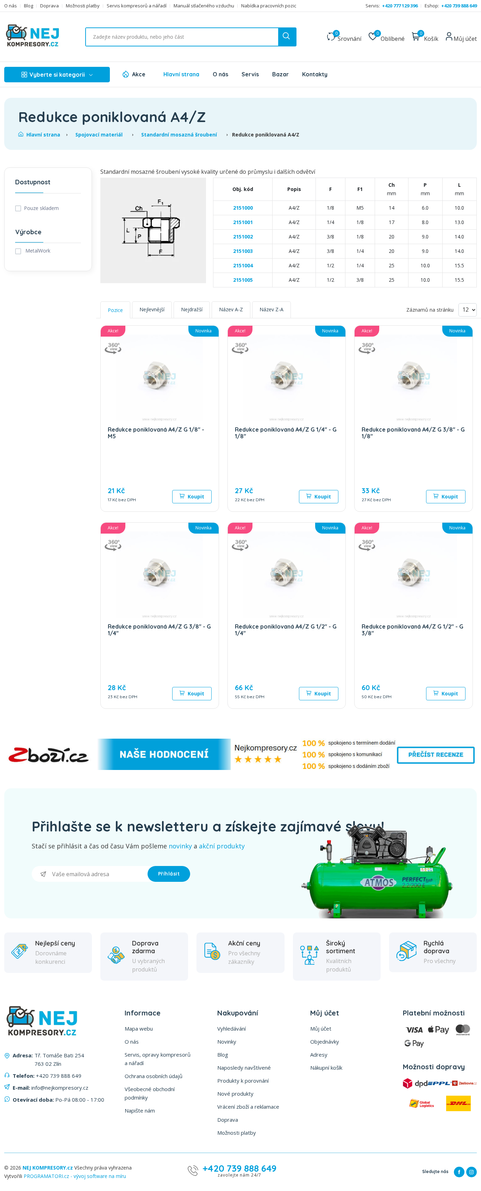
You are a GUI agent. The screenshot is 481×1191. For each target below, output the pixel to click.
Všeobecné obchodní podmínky (150, 1093)
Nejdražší (191, 309)
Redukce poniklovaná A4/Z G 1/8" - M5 (156, 433)
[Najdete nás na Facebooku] (459, 1172)
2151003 (243, 251)
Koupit (195, 496)
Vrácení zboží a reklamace (248, 1106)
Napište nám (140, 1110)
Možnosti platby (83, 6)
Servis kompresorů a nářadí (137, 6)
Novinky (226, 1041)
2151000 (243, 207)
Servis (250, 74)
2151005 (243, 279)
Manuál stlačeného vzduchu (204, 6)
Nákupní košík (326, 1067)
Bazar (280, 74)
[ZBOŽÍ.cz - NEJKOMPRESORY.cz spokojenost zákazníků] (240, 768)
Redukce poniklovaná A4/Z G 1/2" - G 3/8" (412, 630)
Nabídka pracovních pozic (268, 6)
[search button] (287, 37)
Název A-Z (231, 309)
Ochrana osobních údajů (153, 1075)
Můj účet (320, 1028)
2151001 (243, 222)
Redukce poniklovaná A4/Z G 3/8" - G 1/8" (413, 433)
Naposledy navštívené (244, 1067)
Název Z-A (271, 309)
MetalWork (37, 250)
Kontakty (314, 74)
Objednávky (324, 1041)
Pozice (115, 310)
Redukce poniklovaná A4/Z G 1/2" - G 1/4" (286, 630)
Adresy (318, 1054)
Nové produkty (235, 1093)
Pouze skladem (41, 208)
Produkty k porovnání (243, 1080)
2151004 (243, 265)
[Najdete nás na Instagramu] (471, 1172)
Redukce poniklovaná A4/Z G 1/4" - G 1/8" (286, 433)
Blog (28, 6)
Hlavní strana (181, 74)
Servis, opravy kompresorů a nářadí (157, 1058)
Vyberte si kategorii (57, 74)
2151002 (243, 236)
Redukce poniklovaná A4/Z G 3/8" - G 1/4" (159, 630)
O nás (10, 6)
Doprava (49, 6)
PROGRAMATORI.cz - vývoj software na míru (75, 1176)
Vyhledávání (231, 1028)
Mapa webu (139, 1028)
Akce (138, 74)
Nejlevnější (151, 309)
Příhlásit (169, 874)
